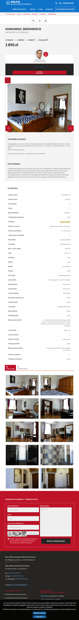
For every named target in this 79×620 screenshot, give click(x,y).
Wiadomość (44, 506)
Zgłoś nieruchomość (65, 9)
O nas (40, 9)
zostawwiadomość (39, 72)
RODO (33, 541)
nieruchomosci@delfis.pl (18, 585)
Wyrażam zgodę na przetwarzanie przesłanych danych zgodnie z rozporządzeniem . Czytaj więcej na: (23, 540)
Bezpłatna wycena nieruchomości (16, 594)
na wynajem (60, 596)
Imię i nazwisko (13, 506)
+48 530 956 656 (17, 576)
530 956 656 (68, 3)
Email (9, 514)
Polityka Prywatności (26, 542)
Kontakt (49, 9)
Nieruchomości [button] (19, 9)
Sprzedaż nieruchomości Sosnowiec (16, 598)
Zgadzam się (39, 616)
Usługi (32, 9)
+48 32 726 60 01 (14, 573)
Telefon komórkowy (15, 523)
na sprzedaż (52, 596)
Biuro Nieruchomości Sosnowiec (17, 566)
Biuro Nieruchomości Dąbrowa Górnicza (20, 557)
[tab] (8, 80)
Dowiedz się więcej (39, 613)
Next (71, 128)
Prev (8, 128)
